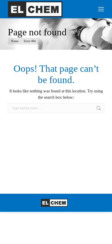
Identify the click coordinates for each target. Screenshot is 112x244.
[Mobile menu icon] (101, 9)
